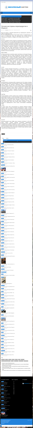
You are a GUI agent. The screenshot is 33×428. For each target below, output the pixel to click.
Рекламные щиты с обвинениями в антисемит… (8, 298)
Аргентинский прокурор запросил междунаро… (8, 171)
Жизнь (19, 359)
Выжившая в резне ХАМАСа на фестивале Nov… (8, 177)
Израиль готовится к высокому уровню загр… (7, 147)
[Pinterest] (30, 19)
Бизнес (2, 291)
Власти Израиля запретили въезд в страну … (7, 195)
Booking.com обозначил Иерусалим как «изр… (8, 330)
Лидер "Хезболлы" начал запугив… (6, 267)
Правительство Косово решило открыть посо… (8, 228)
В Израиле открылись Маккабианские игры (7, 144)
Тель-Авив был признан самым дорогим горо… (8, 286)
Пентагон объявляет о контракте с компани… (8, 150)
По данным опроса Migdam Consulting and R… (8, 307)
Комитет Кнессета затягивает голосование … (7, 270)
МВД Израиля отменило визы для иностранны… (8, 256)
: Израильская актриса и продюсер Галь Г (10, 21)
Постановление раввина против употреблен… (7, 159)
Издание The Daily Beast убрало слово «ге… (7, 240)
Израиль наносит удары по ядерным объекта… (8, 156)
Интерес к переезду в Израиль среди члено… (8, 234)
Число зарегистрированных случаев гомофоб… (8, 275)
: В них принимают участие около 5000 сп (10, 18)
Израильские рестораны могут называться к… (7, 339)
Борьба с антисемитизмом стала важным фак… (5, 409)
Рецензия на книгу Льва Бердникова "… (7, 283)
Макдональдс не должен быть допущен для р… (8, 345)
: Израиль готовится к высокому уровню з (10, 19)
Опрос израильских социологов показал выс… (8, 219)
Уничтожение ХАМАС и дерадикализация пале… (8, 216)
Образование (3, 350)
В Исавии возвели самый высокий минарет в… (8, 321)
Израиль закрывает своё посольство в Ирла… (8, 180)
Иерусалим (3, 300)
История (16, 359)
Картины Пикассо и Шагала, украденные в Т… (8, 213)
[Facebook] (30, 16)
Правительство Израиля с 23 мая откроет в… (7, 225)
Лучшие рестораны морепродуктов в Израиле (7, 289)
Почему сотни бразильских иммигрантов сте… (8, 324)
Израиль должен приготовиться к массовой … (7, 231)
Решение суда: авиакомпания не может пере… (8, 301)
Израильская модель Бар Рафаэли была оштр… (8, 246)
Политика (3, 191)
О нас (2, 2)
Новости (2, 143)
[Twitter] (30, 17)
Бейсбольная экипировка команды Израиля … (8, 295)
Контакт (4, 2)
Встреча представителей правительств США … (8, 201)
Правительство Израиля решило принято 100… (8, 348)
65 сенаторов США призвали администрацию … (8, 222)
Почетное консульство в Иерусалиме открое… (8, 336)
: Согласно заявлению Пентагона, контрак (11, 20)
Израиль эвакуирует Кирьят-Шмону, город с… (8, 207)
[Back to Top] (1, 426)
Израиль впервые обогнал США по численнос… (8, 189)
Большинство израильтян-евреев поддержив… (8, 312)
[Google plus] (30, 18)
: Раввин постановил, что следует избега (10, 22)
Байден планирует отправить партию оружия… (8, 183)
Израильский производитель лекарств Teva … (7, 354)
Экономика (3, 285)
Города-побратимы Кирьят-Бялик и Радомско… (8, 327)
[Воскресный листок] (16, 7)
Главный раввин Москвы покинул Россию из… (7, 237)
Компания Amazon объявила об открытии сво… (8, 333)
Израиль (2, 188)
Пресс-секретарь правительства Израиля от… (8, 198)
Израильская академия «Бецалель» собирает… (8, 351)
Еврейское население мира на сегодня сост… (8, 186)
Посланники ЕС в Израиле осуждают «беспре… (8, 204)
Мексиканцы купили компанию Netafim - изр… (8, 292)
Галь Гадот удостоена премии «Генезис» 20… (7, 153)
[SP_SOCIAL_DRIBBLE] (30, 20)
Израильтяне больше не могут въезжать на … (8, 174)
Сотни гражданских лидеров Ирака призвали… (8, 304)
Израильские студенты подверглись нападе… (7, 342)
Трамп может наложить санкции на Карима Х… (8, 192)
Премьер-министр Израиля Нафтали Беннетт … (8, 243)
